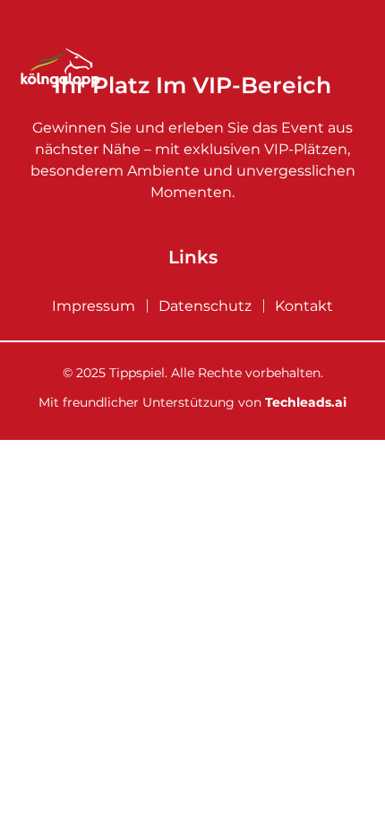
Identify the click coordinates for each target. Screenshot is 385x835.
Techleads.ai (305, 402)
